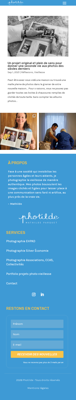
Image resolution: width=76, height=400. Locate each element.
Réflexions (27, 72)
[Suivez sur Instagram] (33, 294)
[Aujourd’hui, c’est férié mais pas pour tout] (57, 131)
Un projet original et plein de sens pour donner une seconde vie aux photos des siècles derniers (36, 65)
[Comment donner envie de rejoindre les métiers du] (18, 131)
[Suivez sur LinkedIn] (42, 294)
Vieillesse (39, 72)
